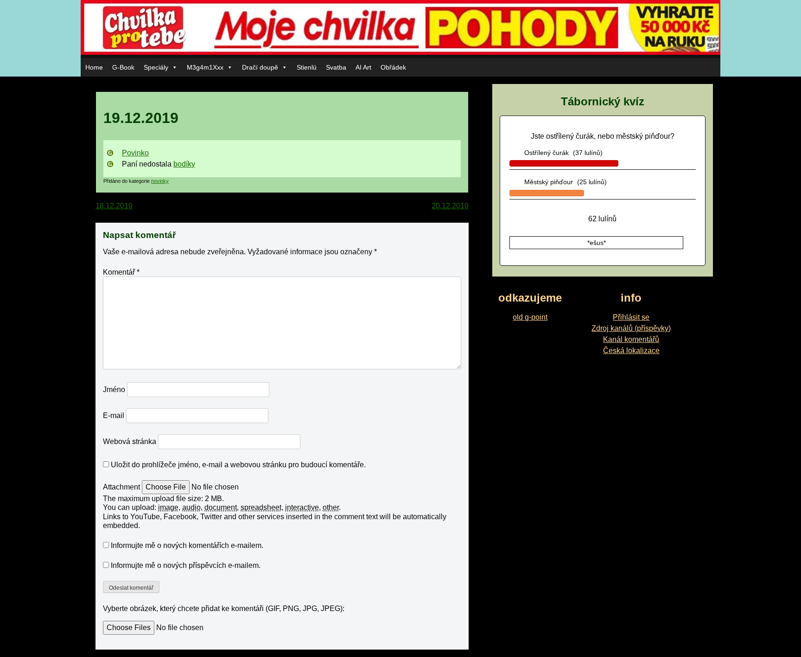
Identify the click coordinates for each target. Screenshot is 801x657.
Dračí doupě (260, 67)
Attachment (122, 487)
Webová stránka (129, 441)
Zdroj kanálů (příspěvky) (631, 328)
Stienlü (307, 67)
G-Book (123, 67)
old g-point (530, 317)
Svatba (336, 67)
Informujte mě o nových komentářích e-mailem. (187, 545)
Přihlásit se (631, 317)
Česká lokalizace (631, 350)
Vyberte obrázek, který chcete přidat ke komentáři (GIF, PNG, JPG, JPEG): (223, 608)
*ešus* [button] (596, 242)
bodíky (184, 164)
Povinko (135, 153)
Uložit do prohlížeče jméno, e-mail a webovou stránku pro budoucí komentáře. (238, 465)
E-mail (113, 415)
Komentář (121, 272)
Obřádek (393, 67)
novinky (160, 181)
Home (94, 67)
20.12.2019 (450, 206)
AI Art (363, 67)
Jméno (114, 389)
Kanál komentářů (631, 339)
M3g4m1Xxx (205, 67)
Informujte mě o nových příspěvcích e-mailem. (186, 565)
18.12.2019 (114, 206)
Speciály (156, 67)
